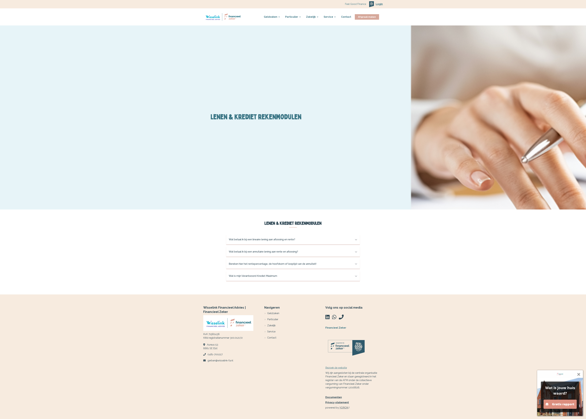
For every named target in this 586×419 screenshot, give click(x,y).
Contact (346, 16)
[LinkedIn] (327, 318)
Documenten (333, 397)
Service (328, 16)
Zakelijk (311, 16)
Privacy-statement (337, 402)
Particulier (291, 16)
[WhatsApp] (334, 318)
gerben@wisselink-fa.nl (220, 360)
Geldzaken (270, 16)
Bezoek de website (336, 367)
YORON (343, 407)
